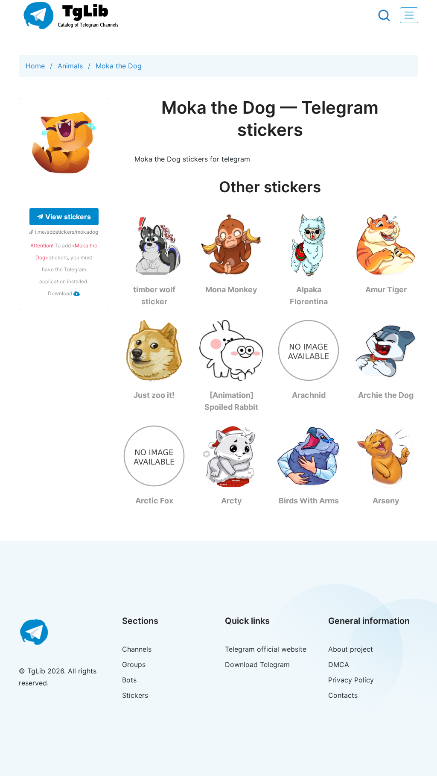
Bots (129, 680)
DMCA (338, 664)
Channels (136, 649)
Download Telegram (257, 664)
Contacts (343, 695)
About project (350, 649)
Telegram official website (265, 649)
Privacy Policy (351, 680)
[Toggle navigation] (409, 15)
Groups (134, 664)
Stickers (135, 695)
